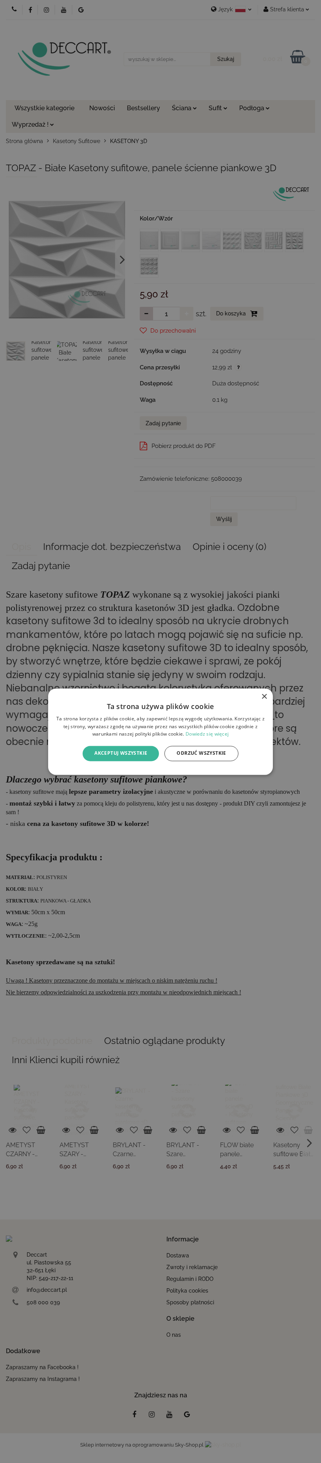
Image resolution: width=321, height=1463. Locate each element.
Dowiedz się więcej (207, 734)
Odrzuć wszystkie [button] (201, 753)
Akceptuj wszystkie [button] (120, 753)
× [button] (264, 697)
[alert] (160, 731)
